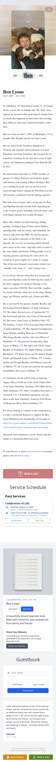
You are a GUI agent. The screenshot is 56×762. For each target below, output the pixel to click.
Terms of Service (35, 750)
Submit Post (28, 690)
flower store (23, 455)
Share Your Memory (17, 646)
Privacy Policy (21, 750)
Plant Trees (40, 521)
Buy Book (27, 609)
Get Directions (16, 521)
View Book (12, 609)
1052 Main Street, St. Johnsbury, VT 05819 (29, 515)
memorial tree (34, 451)
